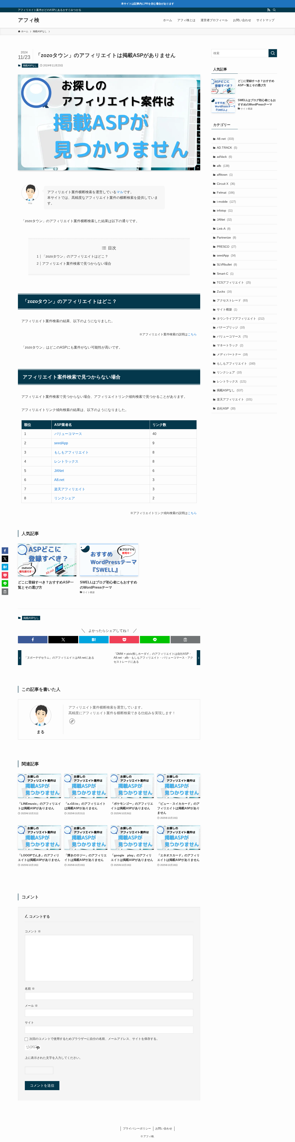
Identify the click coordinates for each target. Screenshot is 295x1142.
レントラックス (66, 461)
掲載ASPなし (30, 65)
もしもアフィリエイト (71, 452)
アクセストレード (232, 300)
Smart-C (225, 273)
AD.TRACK (227, 147)
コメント (33, 931)
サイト (29, 1022)
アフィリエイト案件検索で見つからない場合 (76, 263)
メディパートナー (232, 354)
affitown (225, 174)
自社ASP (226, 408)
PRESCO (226, 246)
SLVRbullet (227, 264)
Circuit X (226, 183)
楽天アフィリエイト (69, 489)
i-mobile (226, 201)
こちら (192, 334)
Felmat (226, 192)
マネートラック (230, 345)
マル (119, 192)
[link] (72, 721)
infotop (225, 210)
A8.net (59, 480)
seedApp (61, 443)
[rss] (268, 10)
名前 (30, 988)
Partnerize (226, 237)
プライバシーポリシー (137, 1128)
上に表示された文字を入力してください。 (53, 1057)
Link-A (223, 228)
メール (31, 1005)
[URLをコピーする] (185, 639)
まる (40, 732)
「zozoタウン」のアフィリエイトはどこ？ (75, 256)
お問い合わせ (163, 1128)
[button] (33, 639)
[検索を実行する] (272, 53)
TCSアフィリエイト (234, 282)
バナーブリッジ (231, 327)
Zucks (224, 291)
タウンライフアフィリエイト (240, 318)
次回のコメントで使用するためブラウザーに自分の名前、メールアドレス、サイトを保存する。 (94, 1038)
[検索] (274, 10)
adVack (224, 156)
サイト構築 (227, 309)
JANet (59, 471)
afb (223, 165)
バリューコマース (68, 434)
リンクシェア (64, 498)
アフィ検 (28, 20)
